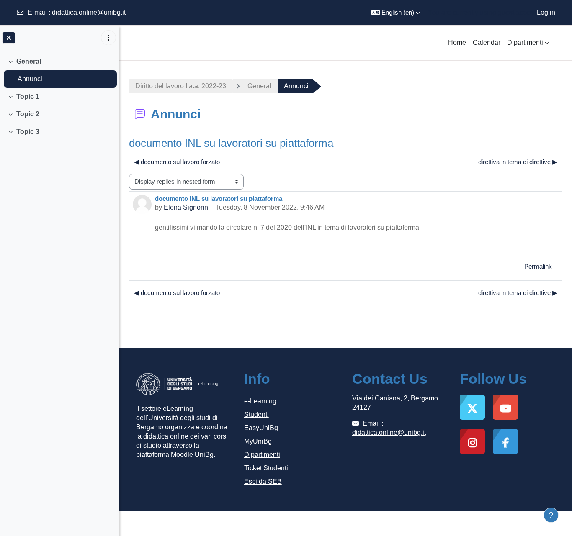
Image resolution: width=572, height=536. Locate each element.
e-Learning (260, 401)
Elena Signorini (187, 207)
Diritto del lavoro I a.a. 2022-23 (180, 86)
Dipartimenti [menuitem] (525, 42)
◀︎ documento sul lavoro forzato (177, 161)
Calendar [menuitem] (486, 42)
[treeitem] (59, 70)
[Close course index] (8, 38)
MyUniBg (258, 441)
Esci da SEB (263, 481)
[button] (395, 12)
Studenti (256, 414)
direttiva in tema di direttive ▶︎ (517, 161)
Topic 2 (27, 114)
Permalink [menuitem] (538, 266)
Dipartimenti (262, 454)
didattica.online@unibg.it (89, 12)
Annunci (30, 78)
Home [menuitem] (457, 42)
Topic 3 (27, 131)
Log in (546, 12)
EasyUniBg (261, 427)
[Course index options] (108, 37)
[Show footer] (551, 515)
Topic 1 (27, 96)
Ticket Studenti (266, 468)
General (28, 61)
